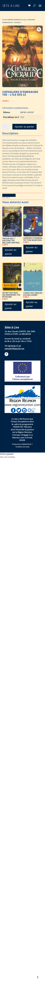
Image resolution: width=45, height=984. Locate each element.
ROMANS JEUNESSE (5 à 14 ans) (17, 19)
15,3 (22, 117)
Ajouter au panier (24, 126)
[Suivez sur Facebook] (6, 354)
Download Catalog (9, 195)
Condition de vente (22, 447)
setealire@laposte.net (14, 348)
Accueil (4, 19)
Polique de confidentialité (21, 444)
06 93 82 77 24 (14, 346)
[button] (39, 29)
